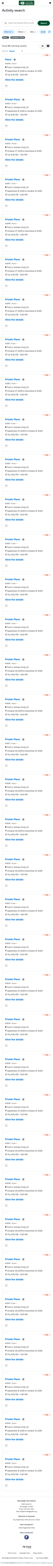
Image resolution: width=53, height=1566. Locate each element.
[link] (8, 59)
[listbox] (15, 51)
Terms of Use (28, 1558)
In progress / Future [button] (17, 37)
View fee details (14, 79)
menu (3, 3)
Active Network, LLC (12, 1563)
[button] (5, 37)
